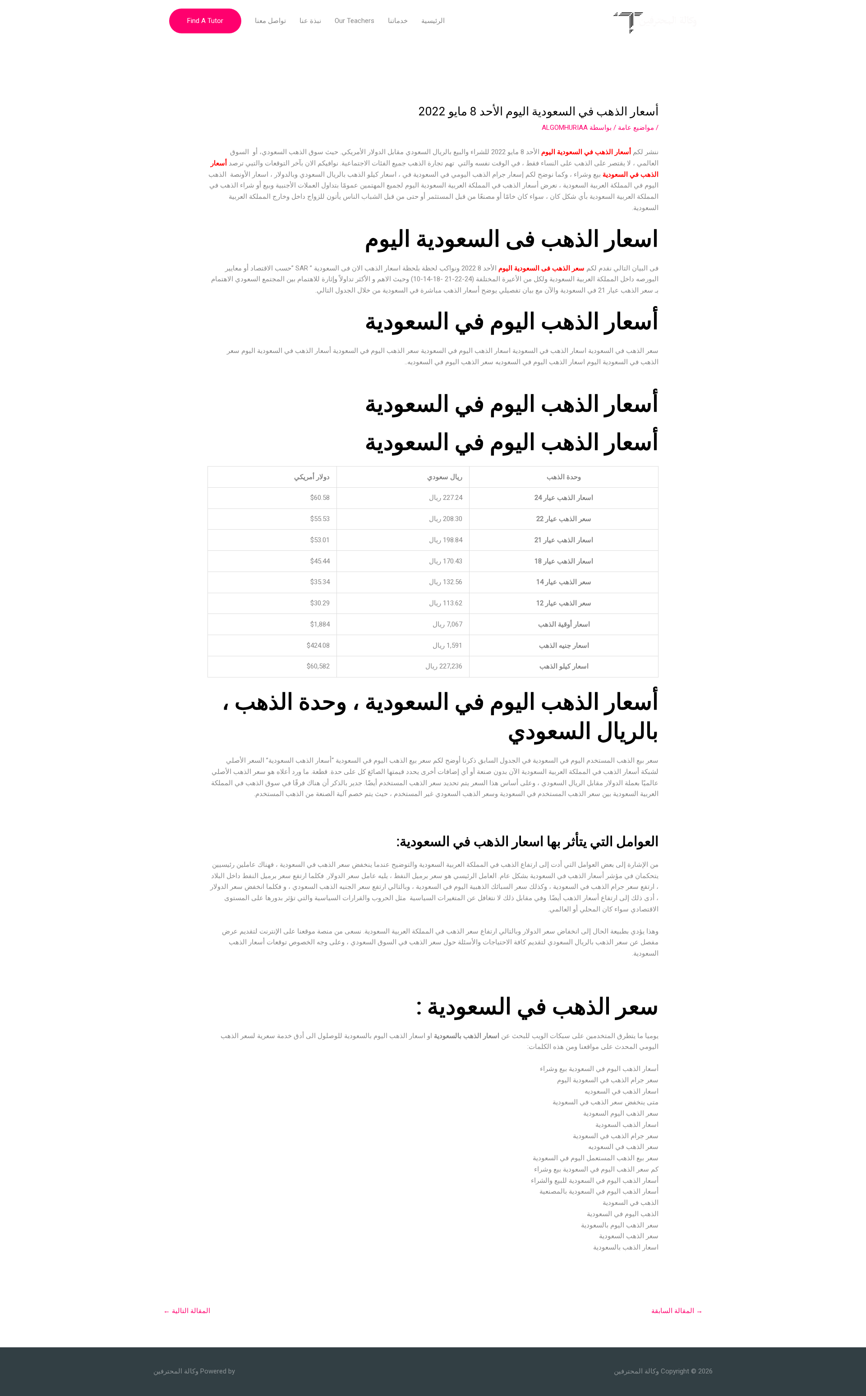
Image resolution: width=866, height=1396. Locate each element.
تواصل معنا (270, 21)
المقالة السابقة (677, 1311)
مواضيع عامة (636, 128)
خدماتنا (398, 21)
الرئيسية (433, 21)
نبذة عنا (310, 21)
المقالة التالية (186, 1311)
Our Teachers (354, 21)
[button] (205, 21)
